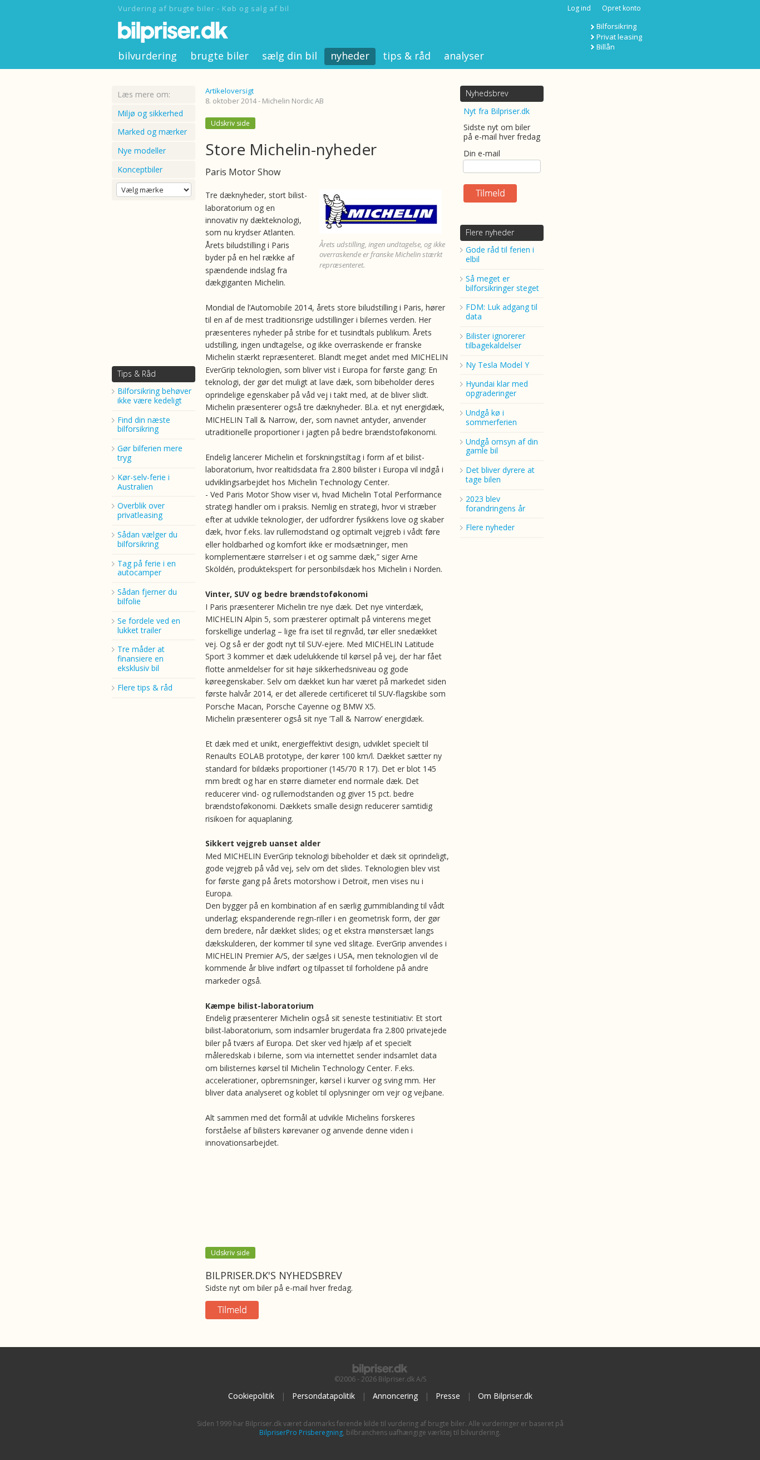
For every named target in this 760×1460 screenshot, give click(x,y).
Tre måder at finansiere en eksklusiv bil (141, 658)
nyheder (349, 55)
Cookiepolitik (251, 1395)
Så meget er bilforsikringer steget (502, 283)
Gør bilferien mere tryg (149, 453)
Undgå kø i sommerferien (491, 417)
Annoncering (395, 1395)
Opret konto (621, 8)
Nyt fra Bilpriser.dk (496, 111)
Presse (448, 1395)
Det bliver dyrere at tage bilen (500, 475)
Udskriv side (230, 123)
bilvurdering (147, 55)
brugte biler (219, 55)
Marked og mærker (152, 131)
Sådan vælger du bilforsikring (147, 539)
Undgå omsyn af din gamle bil (502, 446)
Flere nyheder (490, 232)
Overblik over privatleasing (141, 510)
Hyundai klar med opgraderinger (497, 388)
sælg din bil (289, 55)
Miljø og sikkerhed (150, 113)
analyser (464, 55)
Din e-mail (481, 153)
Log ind (579, 8)
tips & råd (407, 55)
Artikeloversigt (229, 91)
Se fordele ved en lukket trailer (148, 625)
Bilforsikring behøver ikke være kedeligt (154, 396)
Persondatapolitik (323, 1395)
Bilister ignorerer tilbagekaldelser (495, 341)
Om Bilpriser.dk (505, 1395)
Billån (605, 47)
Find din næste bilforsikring (143, 425)
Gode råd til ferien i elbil (500, 254)
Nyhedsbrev (487, 93)
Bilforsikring (616, 26)
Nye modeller (141, 150)
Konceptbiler (139, 169)
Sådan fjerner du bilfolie (147, 596)
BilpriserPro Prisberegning (301, 1432)
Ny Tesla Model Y (497, 364)
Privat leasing (619, 37)
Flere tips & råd (144, 687)
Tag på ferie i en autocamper (146, 568)
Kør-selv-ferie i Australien (143, 482)
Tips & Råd (136, 373)
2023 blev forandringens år (495, 504)
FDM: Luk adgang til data (501, 312)
